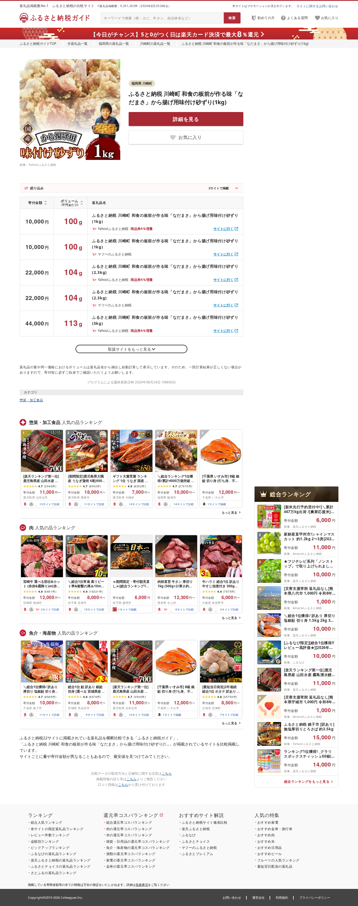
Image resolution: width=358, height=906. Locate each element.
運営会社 (258, 897)
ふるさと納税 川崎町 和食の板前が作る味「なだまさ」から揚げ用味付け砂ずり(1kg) (165, 218)
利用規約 (282, 897)
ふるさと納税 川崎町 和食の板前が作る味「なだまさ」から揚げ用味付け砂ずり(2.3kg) (165, 269)
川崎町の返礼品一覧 (155, 43)
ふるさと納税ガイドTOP (38, 43)
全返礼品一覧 (77, 43)
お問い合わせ (232, 897)
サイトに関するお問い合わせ (317, 6)
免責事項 (142, 884)
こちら (167, 773)
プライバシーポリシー (314, 897)
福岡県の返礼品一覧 (114, 43)
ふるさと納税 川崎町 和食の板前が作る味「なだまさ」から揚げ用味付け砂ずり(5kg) (165, 320)
